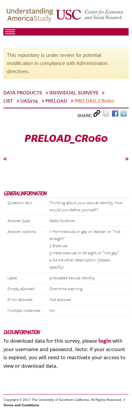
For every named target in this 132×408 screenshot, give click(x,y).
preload (56, 101)
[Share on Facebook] (116, 115)
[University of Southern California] (90, 17)
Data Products (22, 93)
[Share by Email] (107, 115)
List (8, 101)
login (104, 341)
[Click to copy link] (98, 115)
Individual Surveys (73, 93)
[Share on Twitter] (124, 115)
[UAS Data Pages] (31, 17)
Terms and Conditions (21, 405)
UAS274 (29, 101)
